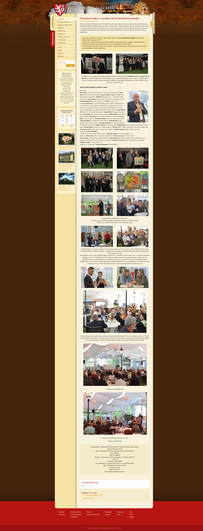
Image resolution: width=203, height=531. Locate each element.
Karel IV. (61, 28)
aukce (83, 485)
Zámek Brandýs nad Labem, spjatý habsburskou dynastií (65, 147)
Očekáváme (61, 34)
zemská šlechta (63, 81)
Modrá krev (61, 31)
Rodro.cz (61, 53)
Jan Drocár (97, 528)
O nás (60, 47)
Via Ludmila (62, 40)
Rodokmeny (120, 512)
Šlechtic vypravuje (63, 37)
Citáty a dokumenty (64, 22)
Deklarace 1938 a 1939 (65, 25)
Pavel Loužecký (105, 528)
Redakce (88, 21)
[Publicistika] (52, 22)
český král (70, 81)
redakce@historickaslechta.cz (94, 495)
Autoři (60, 50)
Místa (119, 514)
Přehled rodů (108, 512)
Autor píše (61, 19)
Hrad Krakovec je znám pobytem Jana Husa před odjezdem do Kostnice (65, 188)
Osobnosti (107, 514)
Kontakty (61, 56)
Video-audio (61, 43)
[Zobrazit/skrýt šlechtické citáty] (152, 19)
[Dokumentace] (52, 39)
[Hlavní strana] (91, 5)
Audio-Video (74, 517)
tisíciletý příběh (64, 99)
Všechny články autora (88, 498)
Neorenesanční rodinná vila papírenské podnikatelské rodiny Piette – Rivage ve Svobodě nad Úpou (65, 167)
